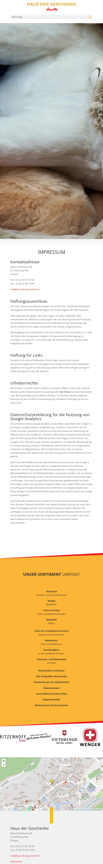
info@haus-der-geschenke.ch (25, 289)
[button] (51, 781)
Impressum (16, 861)
